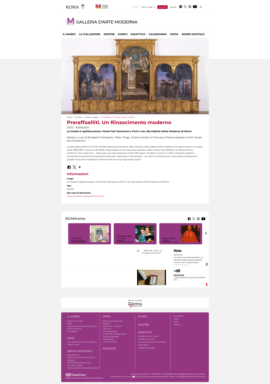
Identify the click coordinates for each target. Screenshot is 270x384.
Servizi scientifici (80, 351)
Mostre (109, 34)
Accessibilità (108, 339)
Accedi (173, 7)
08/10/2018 (188, 260)
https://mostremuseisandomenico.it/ (85, 196)
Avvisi (176, 322)
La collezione (89, 34)
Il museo (69, 34)
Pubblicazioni (73, 355)
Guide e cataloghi (111, 336)
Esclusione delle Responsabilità (155, 377)
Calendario (158, 34)
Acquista (162, 7)
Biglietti (106, 323)
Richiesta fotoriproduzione (79, 363)
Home (69, 117)
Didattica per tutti (146, 339)
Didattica (138, 34)
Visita (174, 34)
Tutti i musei (147, 7)
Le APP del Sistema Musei (78, 239)
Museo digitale (193, 34)
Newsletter (72, 331)
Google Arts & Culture (168, 239)
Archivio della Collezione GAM (81, 357)
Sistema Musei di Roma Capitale (82, 326)
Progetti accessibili (146, 348)
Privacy (138, 377)
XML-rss (202, 377)
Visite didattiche (110, 331)
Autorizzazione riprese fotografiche (83, 368)
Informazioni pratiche (112, 321)
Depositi (71, 360)
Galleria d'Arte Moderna (107, 22)
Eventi (123, 34)
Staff (69, 323)
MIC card (107, 329)
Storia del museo (75, 321)
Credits (172, 377)
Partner (176, 324)
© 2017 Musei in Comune (121, 377)
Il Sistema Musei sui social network (124, 238)
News (175, 319)
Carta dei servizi (74, 329)
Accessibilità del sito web (187, 377)
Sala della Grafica (75, 365)
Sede (70, 338)
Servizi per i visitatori (112, 326)
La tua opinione (110, 341)
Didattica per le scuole (148, 336)
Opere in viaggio (92, 117)
